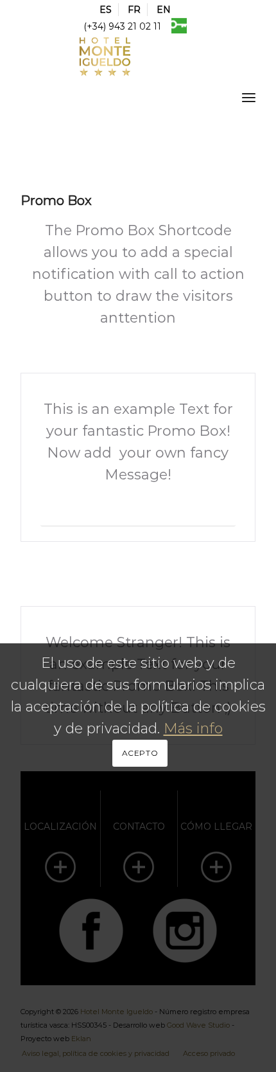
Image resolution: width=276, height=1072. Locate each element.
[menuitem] (106, 9)
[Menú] (248, 97)
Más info (193, 728)
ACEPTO (140, 753)
